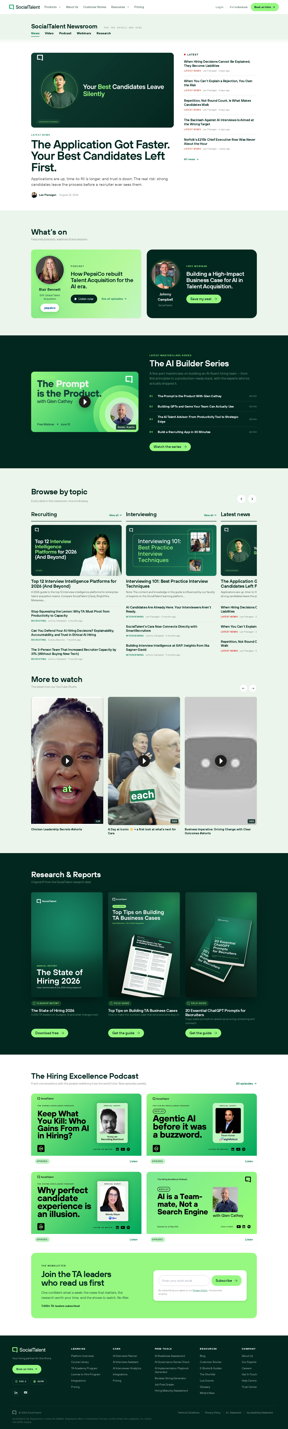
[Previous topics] (241, 498)
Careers (246, 1368)
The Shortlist (207, 1374)
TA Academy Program (84, 1368)
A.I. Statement (233, 1412)
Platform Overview (82, 1356)
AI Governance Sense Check (172, 1362)
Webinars (84, 33)
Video (49, 33)
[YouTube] (25, 1392)
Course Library (80, 1362)
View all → (115, 515)
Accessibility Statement (260, 1412)
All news (189, 159)
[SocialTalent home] (24, 7)
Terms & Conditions (188, 1412)
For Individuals (239, 7)
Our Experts (249, 1362)
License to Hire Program (85, 1374)
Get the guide (123, 1033)
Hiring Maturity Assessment (171, 1390)
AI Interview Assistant (126, 1362)
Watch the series (167, 446)
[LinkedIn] (16, 1392)
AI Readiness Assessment (170, 1356)
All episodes (244, 1083)
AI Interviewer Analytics (127, 1368)
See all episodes (114, 299)
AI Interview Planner (125, 1356)
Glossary (205, 1387)
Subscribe (224, 1280)
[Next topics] (252, 498)
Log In (219, 7)
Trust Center (249, 1387)
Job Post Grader (164, 1384)
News (35, 33)
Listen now (86, 299)
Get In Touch (249, 1374)
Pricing (139, 7)
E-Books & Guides (211, 1368)
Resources (118, 7)
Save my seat (201, 299)
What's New (207, 1393)
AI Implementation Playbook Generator (172, 1370)
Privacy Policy (200, 1290)
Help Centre (249, 1380)
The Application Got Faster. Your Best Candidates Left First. (100, 156)
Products (50, 7)
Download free (47, 1033)
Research (104, 33)
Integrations (78, 1380)
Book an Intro (264, 7)
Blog (202, 1356)
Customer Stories (94, 7)
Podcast (65, 33)
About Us (72, 7)
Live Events (207, 1380)
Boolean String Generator (170, 1378)
